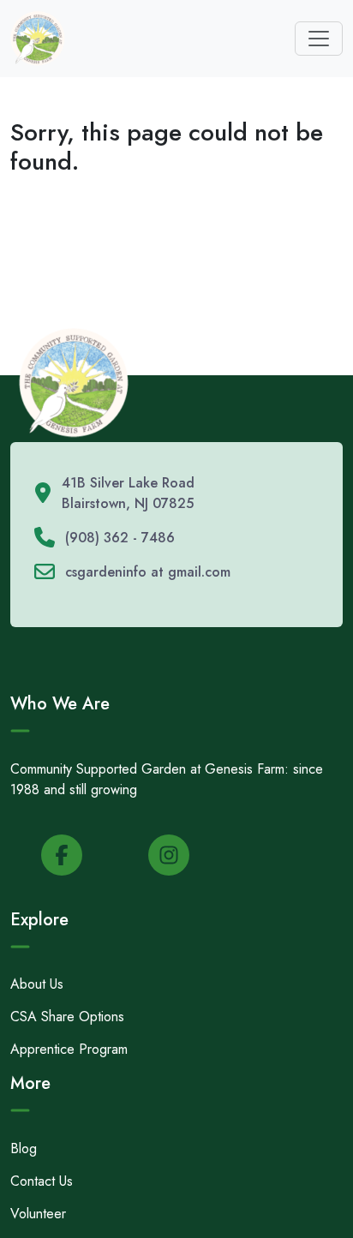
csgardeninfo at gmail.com (147, 572)
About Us (36, 984)
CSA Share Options (67, 1016)
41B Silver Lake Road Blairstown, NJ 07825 (128, 493)
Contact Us (41, 1181)
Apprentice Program (69, 1049)
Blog (23, 1148)
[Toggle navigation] (319, 38)
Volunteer (38, 1213)
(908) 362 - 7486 (120, 537)
